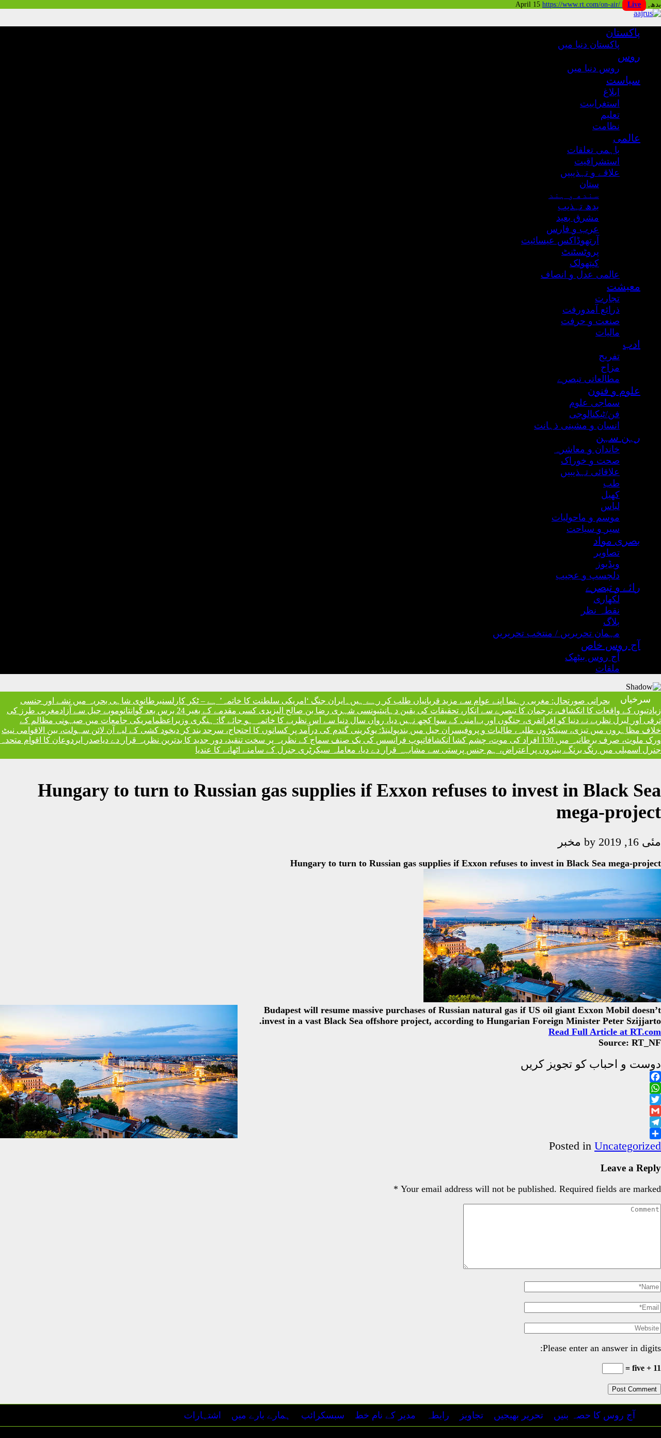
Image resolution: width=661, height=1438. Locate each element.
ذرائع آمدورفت (591, 309)
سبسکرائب (322, 1415)
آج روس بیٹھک (592, 657)
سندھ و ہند (573, 195)
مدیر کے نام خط (385, 1415)
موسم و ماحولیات (586, 517)
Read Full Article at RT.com (604, 1032)
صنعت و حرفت (590, 321)
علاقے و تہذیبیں (590, 172)
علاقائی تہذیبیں (590, 472)
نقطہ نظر (600, 610)
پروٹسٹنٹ (580, 252)
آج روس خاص (610, 645)
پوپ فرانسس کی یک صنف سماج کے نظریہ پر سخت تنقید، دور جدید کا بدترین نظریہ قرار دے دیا (261, 740)
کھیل (610, 494)
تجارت (607, 298)
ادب (631, 344)
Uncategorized (627, 1145)
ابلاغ (611, 92)
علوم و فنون (614, 390)
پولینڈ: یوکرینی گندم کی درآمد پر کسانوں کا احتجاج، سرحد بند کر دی (286, 730)
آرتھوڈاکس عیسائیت (560, 240)
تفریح (609, 356)
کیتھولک (584, 263)
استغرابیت (600, 103)
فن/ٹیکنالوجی (594, 414)
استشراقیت (597, 161)
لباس (610, 506)
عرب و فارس (572, 229)
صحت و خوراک (590, 460)
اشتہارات (202, 1415)
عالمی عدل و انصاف (580, 274)
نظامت (606, 126)
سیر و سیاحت (593, 529)
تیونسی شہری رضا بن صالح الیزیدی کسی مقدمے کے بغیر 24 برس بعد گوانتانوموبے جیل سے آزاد (220, 710)
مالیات (607, 332)
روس (629, 56)
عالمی (626, 138)
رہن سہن (618, 437)
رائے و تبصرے (613, 587)
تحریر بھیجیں (518, 1415)
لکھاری (606, 599)
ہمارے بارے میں (261, 1415)
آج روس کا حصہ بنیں (594, 1415)
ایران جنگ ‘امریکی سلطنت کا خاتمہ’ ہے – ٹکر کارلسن (253, 700)
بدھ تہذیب (578, 206)
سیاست (623, 80)
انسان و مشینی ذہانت (577, 425)
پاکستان (623, 32)
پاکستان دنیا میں (589, 44)
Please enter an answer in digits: (600, 1348)
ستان (589, 184)
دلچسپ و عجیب (588, 575)
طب (611, 483)
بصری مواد (616, 540)
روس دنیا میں (593, 68)
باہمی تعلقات (593, 150)
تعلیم (610, 115)
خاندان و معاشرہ (587, 449)
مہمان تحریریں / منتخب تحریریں (556, 633)
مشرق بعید (577, 217)
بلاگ (611, 622)
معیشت (623, 286)
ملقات (607, 668)
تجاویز (471, 1415)
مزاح (610, 367)
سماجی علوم (594, 402)
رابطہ (437, 1415)
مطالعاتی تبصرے (588, 379)
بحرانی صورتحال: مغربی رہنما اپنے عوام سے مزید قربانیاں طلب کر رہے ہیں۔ (477, 700)
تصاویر (607, 552)
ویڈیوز (608, 564)
